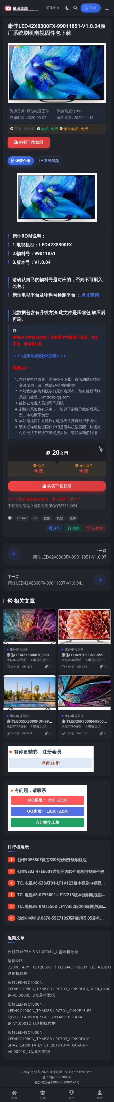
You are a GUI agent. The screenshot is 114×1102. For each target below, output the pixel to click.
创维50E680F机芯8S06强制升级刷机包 (52, 859)
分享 (56, 528)
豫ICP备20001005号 (57, 1077)
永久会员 (86, 466)
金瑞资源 (55, 1072)
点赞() (97, 528)
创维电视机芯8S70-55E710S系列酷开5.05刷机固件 (62, 918)
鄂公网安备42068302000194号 (57, 1082)
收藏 (76, 528)
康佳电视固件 (38, 110)
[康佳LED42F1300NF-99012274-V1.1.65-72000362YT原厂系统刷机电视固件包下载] (84, 626)
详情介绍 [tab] (22, 160)
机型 (60, 518)
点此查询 (90, 295)
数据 (47, 518)
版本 (73, 518)
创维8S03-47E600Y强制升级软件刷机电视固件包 (60, 871)
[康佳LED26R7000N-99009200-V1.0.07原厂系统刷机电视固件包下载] (84, 692)
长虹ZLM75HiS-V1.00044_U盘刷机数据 (43, 951)
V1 (35, 518)
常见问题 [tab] (51, 160)
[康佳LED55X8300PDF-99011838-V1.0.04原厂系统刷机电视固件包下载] (29, 692)
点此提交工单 (47, 822)
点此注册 (50, 763)
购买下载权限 (31, 142)
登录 (93, 8)
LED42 (22, 518)
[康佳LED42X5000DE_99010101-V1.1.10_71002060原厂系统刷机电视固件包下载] (29, 626)
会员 (41, 466)
